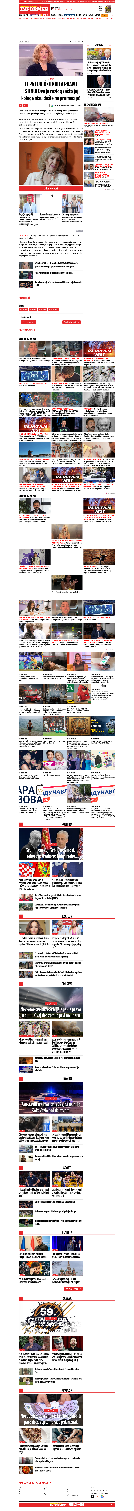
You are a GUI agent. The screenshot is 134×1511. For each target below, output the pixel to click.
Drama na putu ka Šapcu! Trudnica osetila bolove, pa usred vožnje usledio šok (57, 1069)
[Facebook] (92, 1490)
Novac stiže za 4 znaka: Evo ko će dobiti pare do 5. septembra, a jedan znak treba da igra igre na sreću (51, 1419)
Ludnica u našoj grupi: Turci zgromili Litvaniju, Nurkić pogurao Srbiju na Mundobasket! (67, 1192)
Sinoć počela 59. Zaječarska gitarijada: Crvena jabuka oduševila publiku (51, 1327)
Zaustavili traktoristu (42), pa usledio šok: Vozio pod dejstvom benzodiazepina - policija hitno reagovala (84, 1)
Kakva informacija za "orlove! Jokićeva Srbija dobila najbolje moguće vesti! (58, 284)
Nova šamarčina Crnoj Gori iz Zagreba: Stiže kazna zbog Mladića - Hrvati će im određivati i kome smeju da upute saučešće (34, 885)
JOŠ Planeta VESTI (72, 1289)
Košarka (22, 1186)
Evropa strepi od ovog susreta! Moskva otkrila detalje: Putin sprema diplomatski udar (66, 1281)
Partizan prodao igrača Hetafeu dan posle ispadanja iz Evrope (55, 1211)
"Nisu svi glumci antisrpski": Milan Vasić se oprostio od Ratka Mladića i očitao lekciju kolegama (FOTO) (67, 1357)
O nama (69, 1490)
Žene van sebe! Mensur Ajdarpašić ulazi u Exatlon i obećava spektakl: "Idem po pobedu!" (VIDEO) (58, 964)
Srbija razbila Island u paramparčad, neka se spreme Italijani (55, 1202)
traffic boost (54, 309)
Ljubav (54, 1442)
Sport (45, 1488)
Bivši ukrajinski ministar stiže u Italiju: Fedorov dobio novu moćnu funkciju (32, 1256)
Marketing (69, 1488)
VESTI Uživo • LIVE (76, 1504)
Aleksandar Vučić (37, 19)
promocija (24, 309)
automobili (71, 19)
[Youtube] (101, 1490)
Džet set (97, 15)
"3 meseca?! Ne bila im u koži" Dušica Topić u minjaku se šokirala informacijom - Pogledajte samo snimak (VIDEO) (56, 955)
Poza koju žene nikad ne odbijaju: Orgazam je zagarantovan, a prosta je (66, 1449)
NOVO (20, 15)
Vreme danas (51, 19)
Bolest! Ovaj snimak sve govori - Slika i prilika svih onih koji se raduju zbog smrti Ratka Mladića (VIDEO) (58, 897)
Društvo (53, 15)
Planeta (78, 15)
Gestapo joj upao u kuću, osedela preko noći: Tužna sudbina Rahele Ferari (57, 1371)
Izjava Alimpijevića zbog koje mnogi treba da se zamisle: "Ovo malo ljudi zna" (34, 1192)
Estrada (27, 42)
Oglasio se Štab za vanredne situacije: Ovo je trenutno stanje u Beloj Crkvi (57, 1059)
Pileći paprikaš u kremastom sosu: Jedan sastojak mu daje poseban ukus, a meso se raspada (57, 1469)
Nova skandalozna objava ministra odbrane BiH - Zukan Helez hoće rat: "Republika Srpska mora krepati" (99, 92)
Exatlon (22, 934)
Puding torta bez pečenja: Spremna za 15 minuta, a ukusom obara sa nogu (33, 1449)
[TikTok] (107, 1490)
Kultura (51, 1318)
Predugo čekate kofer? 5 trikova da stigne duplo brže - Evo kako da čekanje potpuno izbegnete (57, 1460)
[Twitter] (95, 1490)
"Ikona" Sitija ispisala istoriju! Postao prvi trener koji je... (54, 273)
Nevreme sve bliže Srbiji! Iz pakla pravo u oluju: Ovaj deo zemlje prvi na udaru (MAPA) (51, 1013)
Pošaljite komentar (70, 322)
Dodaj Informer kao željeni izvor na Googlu (67, 105)
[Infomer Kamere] (57, 9)
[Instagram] (98, 1490)
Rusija (98, 19)
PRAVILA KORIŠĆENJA (72, 1496)
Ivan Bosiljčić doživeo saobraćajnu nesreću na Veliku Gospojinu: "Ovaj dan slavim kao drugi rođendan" (58, 1380)
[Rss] (104, 1490)
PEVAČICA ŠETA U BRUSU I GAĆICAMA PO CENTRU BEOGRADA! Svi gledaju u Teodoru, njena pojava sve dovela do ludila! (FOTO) (56, 265)
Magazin (90, 15)
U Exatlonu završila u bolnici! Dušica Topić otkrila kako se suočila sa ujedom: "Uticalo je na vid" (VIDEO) (34, 941)
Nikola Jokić (82, 19)
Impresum (69, 1494)
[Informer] (66, 9)
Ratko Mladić (24, 19)
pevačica (33, 309)
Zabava (85, 15)
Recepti (91, 19)
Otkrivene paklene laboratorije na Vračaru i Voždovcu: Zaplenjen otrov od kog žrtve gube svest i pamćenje (34, 1137)
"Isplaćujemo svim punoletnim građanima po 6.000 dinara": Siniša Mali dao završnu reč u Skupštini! (67, 883)
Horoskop (61, 19)
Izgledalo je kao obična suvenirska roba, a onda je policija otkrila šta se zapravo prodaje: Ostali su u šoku (67, 1137)
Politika (25, 15)
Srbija (54, 1036)
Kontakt (69, 1492)
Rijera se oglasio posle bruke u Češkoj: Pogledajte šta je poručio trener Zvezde (58, 1222)
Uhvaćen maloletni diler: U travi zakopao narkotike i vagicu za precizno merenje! (59, 1158)
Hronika (60, 15)
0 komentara (30, 322)
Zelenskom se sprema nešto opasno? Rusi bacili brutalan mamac (33, 1281)
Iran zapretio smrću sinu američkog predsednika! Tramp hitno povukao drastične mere (66, 1256)
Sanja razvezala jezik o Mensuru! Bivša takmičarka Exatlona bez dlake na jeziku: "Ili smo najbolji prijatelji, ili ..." (67, 943)
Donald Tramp (108, 19)
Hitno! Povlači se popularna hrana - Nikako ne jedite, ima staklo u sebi (33, 1041)
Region (54, 1131)
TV (19, 1492)
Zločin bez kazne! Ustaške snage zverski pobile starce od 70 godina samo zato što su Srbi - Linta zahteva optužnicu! (57, 906)
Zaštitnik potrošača (26, 1036)
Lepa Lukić (43, 309)
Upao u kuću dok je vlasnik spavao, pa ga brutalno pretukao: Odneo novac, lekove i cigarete (57, 1148)
